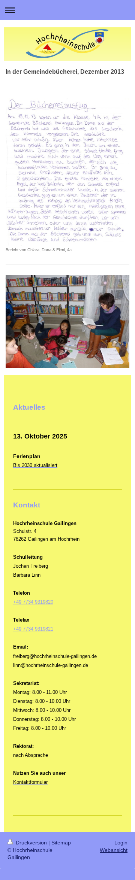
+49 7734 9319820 (33, 602)
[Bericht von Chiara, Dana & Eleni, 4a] (67, 172)
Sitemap (61, 843)
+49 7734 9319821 (33, 629)
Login (121, 843)
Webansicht (114, 850)
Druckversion (31, 843)
